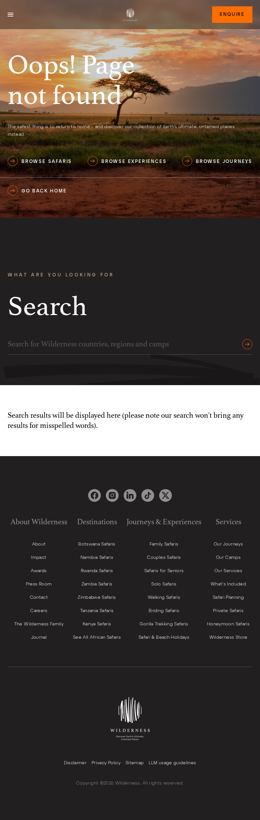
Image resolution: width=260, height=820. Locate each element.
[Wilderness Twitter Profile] (165, 495)
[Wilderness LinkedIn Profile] (130, 495)
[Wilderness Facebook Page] (94, 495)
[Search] (245, 344)
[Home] (130, 15)
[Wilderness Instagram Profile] (112, 495)
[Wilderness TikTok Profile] (147, 495)
